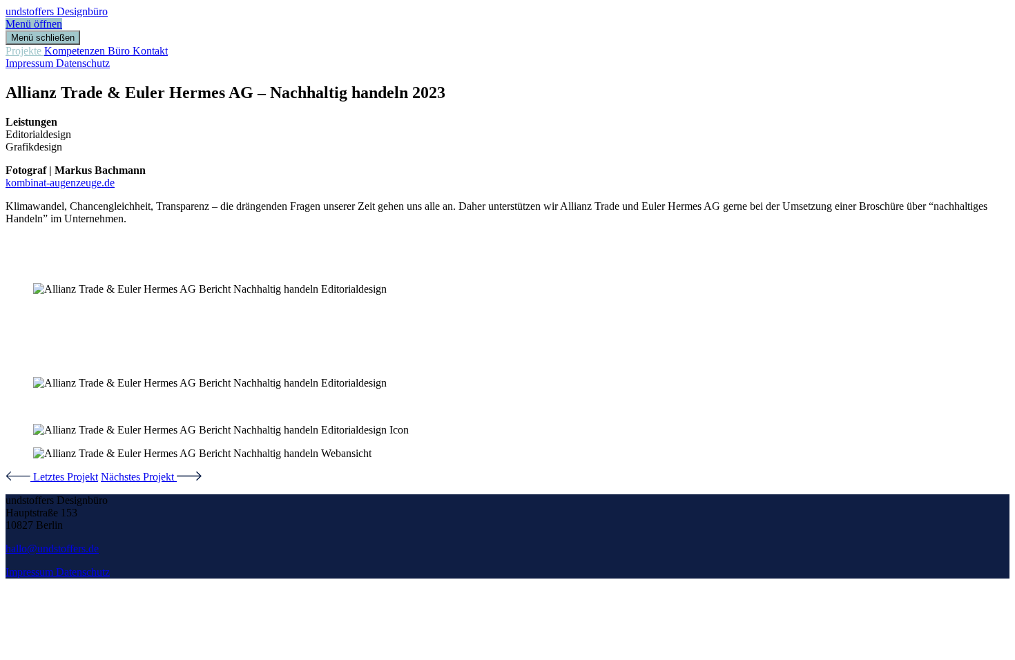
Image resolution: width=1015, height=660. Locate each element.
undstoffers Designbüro (57, 11)
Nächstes (137, 477)
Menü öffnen (34, 24)
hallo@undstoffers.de (52, 548)
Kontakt (150, 51)
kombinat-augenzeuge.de (60, 182)
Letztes (64, 477)
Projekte (25, 51)
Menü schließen (43, 37)
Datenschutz (83, 63)
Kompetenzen (76, 51)
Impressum (31, 63)
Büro (120, 51)
